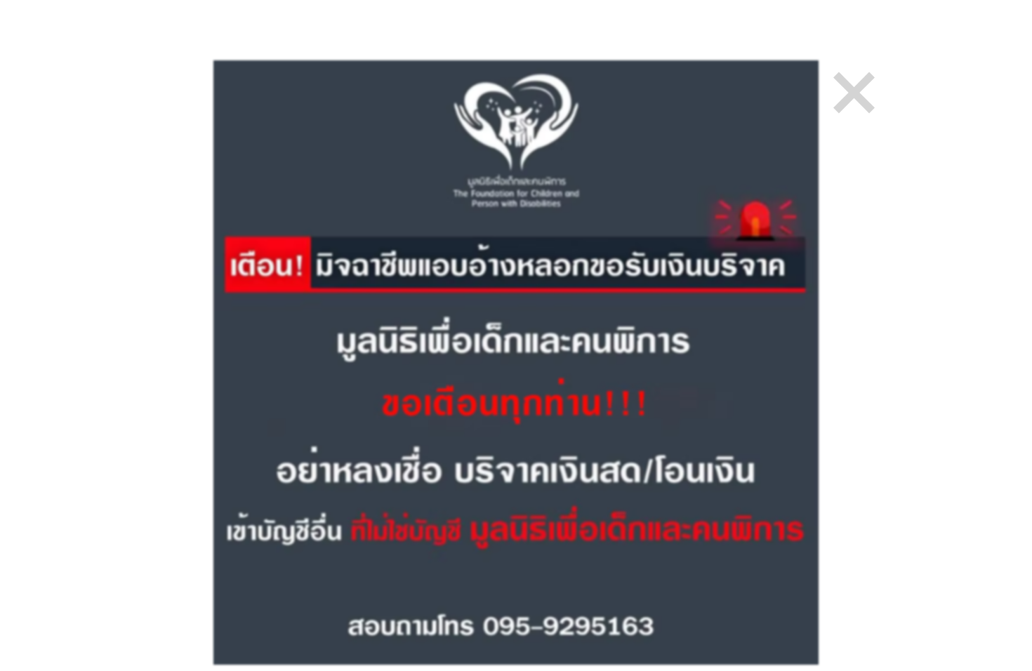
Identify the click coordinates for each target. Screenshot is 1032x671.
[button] (854, 93)
